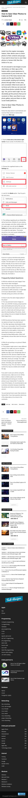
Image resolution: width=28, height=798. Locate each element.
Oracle (3, 693)
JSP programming (6, 640)
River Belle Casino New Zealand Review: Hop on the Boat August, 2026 (18, 532)
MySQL (3, 690)
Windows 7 (4, 779)
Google (3, 761)
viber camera (14, 404)
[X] (11, 24)
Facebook (4, 759)
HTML (3, 631)
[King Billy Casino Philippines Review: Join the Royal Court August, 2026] (5, 524)
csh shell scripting (6, 654)
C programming (5, 624)
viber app (8, 404)
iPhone (3, 613)
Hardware (4, 626)
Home (3, 7)
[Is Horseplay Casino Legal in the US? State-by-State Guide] (5, 444)
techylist (4, 548)
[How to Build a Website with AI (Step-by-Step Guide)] (5, 499)
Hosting (3, 453)
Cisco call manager (6, 706)
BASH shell (4, 643)
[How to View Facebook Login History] (5, 680)
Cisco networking (6, 716)
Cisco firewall (5, 709)
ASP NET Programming (7, 638)
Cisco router (5, 711)
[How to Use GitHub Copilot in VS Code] (5, 484)
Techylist (4, 552)
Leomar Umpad (8, 19)
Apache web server (6, 636)
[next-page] (5, 456)
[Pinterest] (15, 24)
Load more (13, 504)
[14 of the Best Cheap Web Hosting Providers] (5, 451)
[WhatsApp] (18, 24)
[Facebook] (8, 24)
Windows (4, 775)
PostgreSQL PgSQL (6, 695)
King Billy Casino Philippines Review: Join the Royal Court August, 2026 (17, 524)
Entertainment (5, 445)
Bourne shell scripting (7, 652)
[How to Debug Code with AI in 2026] (5, 476)
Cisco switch (5, 713)
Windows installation (7, 784)
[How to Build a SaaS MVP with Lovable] (5, 492)
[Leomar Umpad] (3, 20)
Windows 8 (4, 782)
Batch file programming (7, 650)
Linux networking (6, 720)
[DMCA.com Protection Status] (22, 796)
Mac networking (6, 704)
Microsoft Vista (5, 777)
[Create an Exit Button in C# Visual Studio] (5, 673)
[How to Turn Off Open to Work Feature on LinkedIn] (4, 665)
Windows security (6, 786)
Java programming (6, 629)
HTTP (3, 633)
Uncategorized (8, 7)
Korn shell (4, 647)
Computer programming (8, 622)
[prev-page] (3, 456)
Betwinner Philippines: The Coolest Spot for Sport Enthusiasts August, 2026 (16, 515)
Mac (3, 611)
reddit (3, 766)
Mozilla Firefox (5, 763)
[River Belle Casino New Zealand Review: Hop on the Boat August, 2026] (5, 532)
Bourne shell (5, 645)
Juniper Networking (6, 718)
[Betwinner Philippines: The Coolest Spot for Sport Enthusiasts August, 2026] (5, 515)
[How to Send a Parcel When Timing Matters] (5, 436)
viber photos (21, 404)
